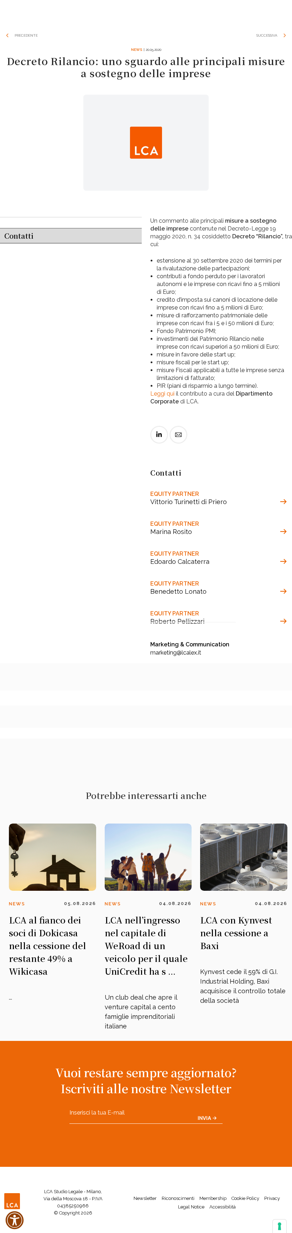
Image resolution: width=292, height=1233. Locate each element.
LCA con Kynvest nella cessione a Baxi (236, 933)
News (136, 50)
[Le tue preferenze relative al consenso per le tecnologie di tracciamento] (279, 1226)
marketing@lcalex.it (175, 652)
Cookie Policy (245, 1198)
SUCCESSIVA (266, 35)
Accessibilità (222, 1207)
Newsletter (145, 1198)
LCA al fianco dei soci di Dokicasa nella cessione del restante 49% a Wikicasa (47, 945)
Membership (212, 1198)
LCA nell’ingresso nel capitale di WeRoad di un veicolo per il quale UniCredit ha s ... (146, 945)
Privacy (272, 1198)
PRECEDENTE (26, 35)
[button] (14, 1220)
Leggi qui (162, 393)
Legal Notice (191, 1207)
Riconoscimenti (178, 1198)
